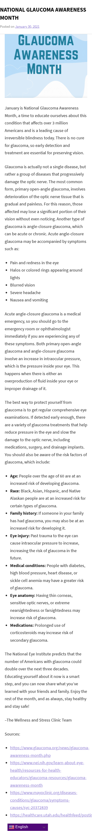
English (21, 827)
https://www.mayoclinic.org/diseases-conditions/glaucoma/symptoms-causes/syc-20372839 (43, 800)
